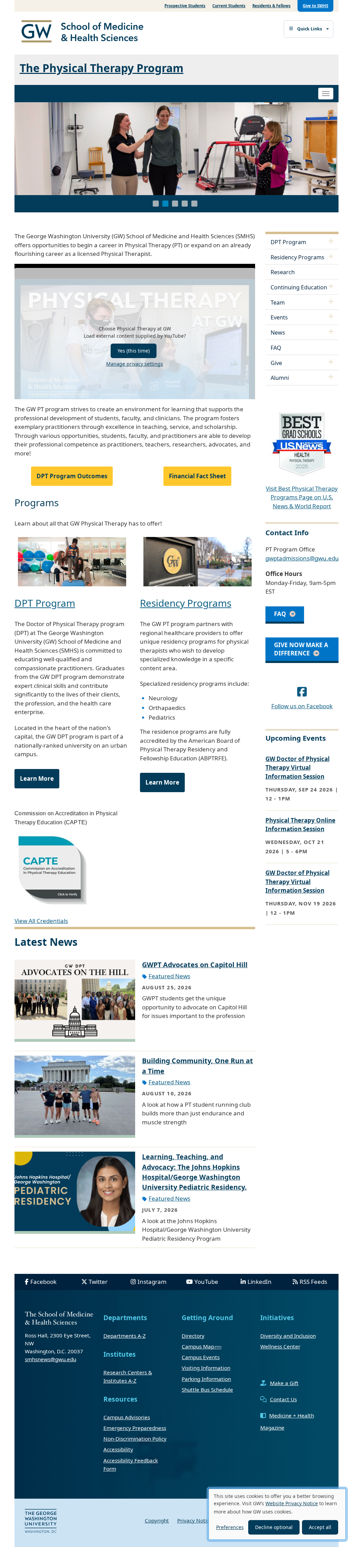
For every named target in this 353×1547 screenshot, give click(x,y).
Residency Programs (185, 602)
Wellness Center (280, 1346)
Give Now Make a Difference (301, 649)
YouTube (206, 1282)
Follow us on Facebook (302, 706)
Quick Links (309, 29)
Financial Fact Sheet (197, 476)
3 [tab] (175, 203)
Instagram (152, 1282)
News (278, 332)
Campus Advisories (126, 1417)
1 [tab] (155, 203)
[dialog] (277, 1514)
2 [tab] (165, 203)
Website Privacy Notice (291, 1503)
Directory (193, 1335)
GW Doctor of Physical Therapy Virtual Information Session (297, 767)
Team (278, 302)
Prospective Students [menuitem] (184, 5)
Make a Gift (284, 1383)
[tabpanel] (176, 148)
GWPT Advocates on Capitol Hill (195, 964)
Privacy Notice (194, 1520)
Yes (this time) (134, 350)
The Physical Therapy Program (101, 67)
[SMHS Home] (85, 32)
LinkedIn (260, 1282)
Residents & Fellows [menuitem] (271, 5)
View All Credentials (41, 921)
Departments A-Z (124, 1335)
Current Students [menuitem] (228, 5)
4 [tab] (184, 203)
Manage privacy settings (134, 364)
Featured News (169, 976)
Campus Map (198, 1346)
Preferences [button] (230, 1527)
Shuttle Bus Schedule (207, 1389)
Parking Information (206, 1378)
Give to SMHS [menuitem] (315, 5)
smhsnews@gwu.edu (50, 1359)
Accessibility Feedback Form (130, 1464)
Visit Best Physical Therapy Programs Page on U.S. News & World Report (302, 497)
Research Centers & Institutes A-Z (127, 1376)
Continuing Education (299, 287)
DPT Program (44, 602)
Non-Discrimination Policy (135, 1438)
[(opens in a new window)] (302, 691)
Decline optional (274, 1527)
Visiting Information (206, 1367)
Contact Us (283, 1399)
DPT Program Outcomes (72, 476)
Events (279, 317)
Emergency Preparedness (134, 1427)
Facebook (43, 1282)
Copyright (157, 1520)
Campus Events (201, 1357)
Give (276, 363)
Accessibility (118, 1449)
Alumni (280, 378)
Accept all (320, 1527)
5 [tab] (194, 203)
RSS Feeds (313, 1282)
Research (283, 272)
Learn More (37, 778)
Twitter (98, 1282)
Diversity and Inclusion (288, 1335)
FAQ (276, 348)
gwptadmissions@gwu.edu (302, 558)
